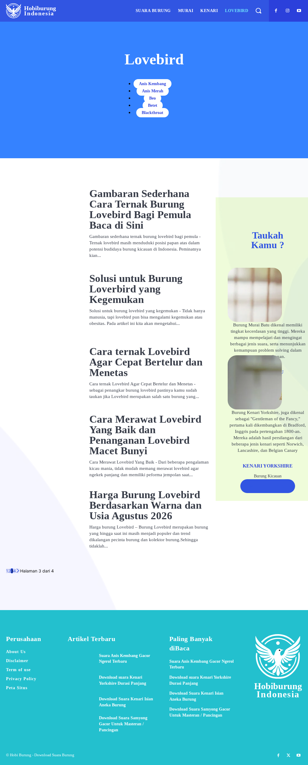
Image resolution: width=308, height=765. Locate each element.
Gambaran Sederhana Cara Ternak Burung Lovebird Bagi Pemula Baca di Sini (140, 209)
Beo (152, 98)
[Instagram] (287, 11)
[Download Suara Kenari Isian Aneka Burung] (81, 702)
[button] (258, 10)
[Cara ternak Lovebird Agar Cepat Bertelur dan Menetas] (41, 373)
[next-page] (18, 570)
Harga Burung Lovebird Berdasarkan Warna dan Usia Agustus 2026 (145, 505)
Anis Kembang (152, 84)
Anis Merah (152, 91)
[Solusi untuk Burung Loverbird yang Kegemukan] (41, 300)
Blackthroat (152, 112)
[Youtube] (299, 11)
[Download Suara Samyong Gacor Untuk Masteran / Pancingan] (81, 723)
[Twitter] (288, 755)
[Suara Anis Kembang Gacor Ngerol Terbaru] (81, 658)
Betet (152, 105)
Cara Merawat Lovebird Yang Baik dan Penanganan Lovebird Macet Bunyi (145, 435)
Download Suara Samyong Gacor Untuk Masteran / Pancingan (123, 724)
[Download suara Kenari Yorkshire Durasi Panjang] (81, 680)
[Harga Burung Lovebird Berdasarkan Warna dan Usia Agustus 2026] (41, 519)
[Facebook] (276, 11)
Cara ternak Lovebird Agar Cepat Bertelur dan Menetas (145, 362)
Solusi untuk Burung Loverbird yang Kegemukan (136, 289)
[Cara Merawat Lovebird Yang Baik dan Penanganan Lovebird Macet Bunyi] (41, 446)
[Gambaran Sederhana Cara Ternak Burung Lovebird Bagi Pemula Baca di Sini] (41, 220)
